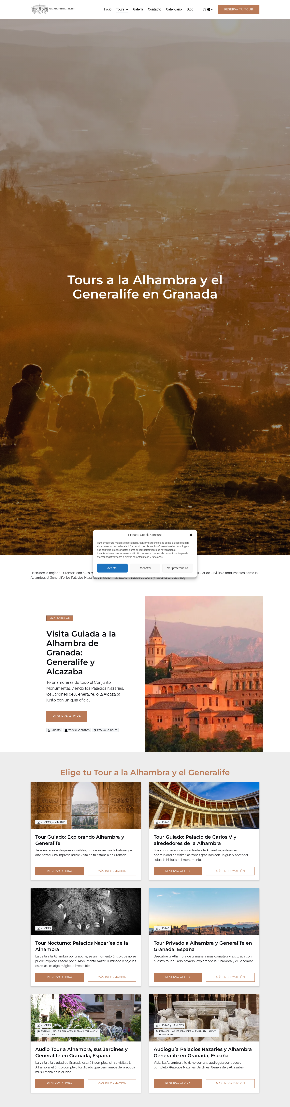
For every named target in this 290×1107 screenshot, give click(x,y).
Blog (190, 9)
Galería (138, 9)
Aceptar (112, 568)
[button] (191, 535)
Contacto (154, 9)
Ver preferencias (177, 568)
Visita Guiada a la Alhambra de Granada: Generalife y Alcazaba (81, 652)
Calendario (174, 9)
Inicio (107, 9)
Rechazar (145, 568)
